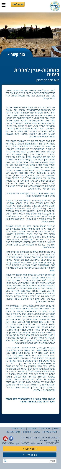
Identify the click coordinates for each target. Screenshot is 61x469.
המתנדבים (32, 428)
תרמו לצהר (17, 4)
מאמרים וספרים (50, 431)
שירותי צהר (45, 428)
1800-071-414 (28, 443)
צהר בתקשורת (18, 428)
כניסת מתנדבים (13, 431)
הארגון (56, 428)
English (27, 431)
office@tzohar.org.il (49, 440)
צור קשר (18, 54)
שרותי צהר (31, 455)
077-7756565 (52, 443)
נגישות (37, 431)
